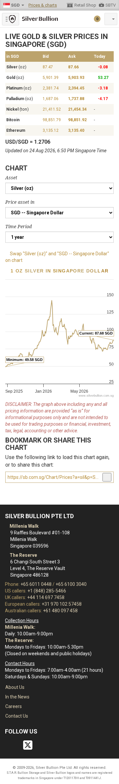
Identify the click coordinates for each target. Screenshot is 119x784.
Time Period (18, 226)
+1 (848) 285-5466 (46, 590)
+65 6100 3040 (71, 584)
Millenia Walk (24, 526)
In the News (17, 696)
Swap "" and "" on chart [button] (57, 257)
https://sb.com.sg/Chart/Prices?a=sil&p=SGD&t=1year (54, 477)
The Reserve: (19, 640)
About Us (14, 687)
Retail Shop (85, 5)
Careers (13, 706)
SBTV (110, 5)
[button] (110, 19)
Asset (11, 177)
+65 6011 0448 (36, 584)
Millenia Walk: (20, 627)
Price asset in (19, 202)
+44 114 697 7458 (45, 597)
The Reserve (23, 555)
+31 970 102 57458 (62, 604)
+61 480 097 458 (60, 610)
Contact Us (16, 716)
